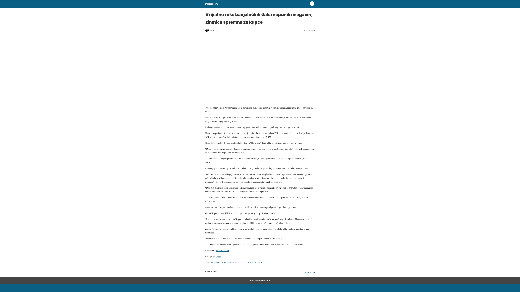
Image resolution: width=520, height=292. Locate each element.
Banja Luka (215, 262)
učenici (251, 262)
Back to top (310, 273)
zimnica (258, 262)
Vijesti (218, 257)
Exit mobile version (260, 280)
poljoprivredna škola (230, 262)
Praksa (243, 262)
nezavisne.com (222, 250)
